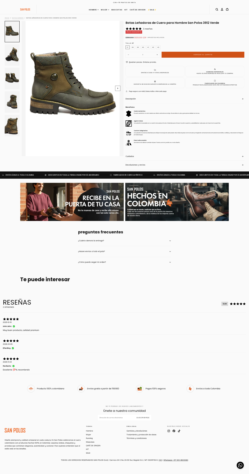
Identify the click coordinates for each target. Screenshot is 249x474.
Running (89, 438)
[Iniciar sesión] (222, 9)
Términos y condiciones (137, 438)
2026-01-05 (7, 344)
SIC (160, 460)
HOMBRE (93, 10)
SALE (88, 453)
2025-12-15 (7, 322)
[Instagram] (168, 430)
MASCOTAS (116, 10)
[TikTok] (179, 430)
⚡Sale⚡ (152, 10)
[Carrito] (227, 9)
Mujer (88, 435)
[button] (216, 9)
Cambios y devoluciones (137, 431)
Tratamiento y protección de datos (141, 435)
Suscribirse (143, 418)
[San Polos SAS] (15, 430)
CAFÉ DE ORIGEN (138, 10)
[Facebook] (173, 430)
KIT (126, 10)
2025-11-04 (7, 362)
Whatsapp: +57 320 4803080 (176, 460)
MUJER (104, 10)
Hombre (89, 431)
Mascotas (90, 442)
